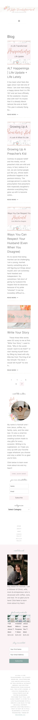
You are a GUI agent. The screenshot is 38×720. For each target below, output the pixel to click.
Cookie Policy (19, 535)
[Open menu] (19, 20)
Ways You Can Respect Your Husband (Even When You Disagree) (17, 243)
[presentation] (19, 52)
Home (19, 526)
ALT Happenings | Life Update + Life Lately (18, 73)
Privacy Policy (19, 539)
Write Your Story (18, 332)
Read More (12, 114)
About (19, 528)
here (18, 600)
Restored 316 (20, 714)
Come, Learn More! (19, 473)
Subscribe (19, 498)
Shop (19, 531)
